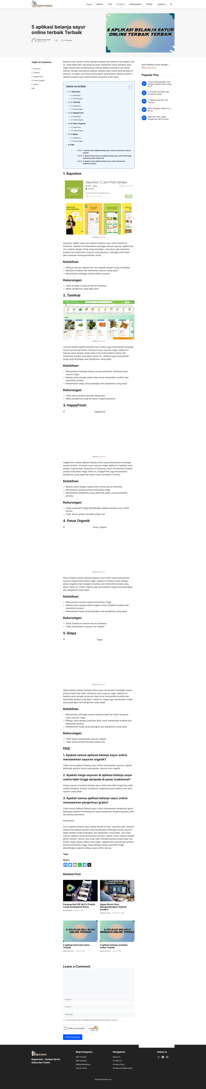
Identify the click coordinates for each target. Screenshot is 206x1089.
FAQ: (72, 145)
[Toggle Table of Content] (128, 87)
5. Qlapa (74, 134)
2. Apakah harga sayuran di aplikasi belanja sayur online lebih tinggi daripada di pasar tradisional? (107, 157)
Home (89, 4)
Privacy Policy (119, 1064)
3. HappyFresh (77, 113)
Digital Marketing (83, 1064)
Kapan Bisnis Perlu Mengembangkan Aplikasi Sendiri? (113, 907)
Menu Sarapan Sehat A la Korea (159, 109)
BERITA (100, 4)
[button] (171, 4)
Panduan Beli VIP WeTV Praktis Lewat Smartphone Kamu (79, 905)
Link (63, 40)
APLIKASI (121, 4)
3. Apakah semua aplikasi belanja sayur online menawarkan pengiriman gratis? (104, 162)
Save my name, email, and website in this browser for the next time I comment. (92, 1020)
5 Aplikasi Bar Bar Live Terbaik (158, 101)
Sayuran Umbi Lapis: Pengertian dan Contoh (158, 118)
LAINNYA (161, 4)
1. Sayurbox (75, 91)
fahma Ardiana (67, 910)
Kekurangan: (78, 99)
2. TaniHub (75, 102)
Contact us (117, 1060)
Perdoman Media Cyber (123, 1068)
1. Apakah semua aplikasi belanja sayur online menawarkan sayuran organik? (106, 152)
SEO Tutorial (81, 1057)
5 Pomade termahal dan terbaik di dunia (158, 93)
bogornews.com (43, 40)
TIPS (110, 4)
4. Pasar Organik (77, 123)
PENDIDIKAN (135, 4)
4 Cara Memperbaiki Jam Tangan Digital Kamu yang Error (159, 84)
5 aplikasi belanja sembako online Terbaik (114, 946)
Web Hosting (81, 1060)
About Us (117, 1057)
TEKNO (149, 4)
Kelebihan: (77, 95)
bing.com (101, 237)
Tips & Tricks (81, 1068)
